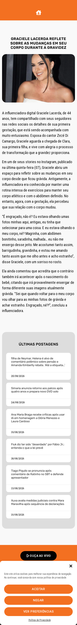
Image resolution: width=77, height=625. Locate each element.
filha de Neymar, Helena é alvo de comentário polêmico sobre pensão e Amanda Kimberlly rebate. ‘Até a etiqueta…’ (38, 362)
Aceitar (38, 589)
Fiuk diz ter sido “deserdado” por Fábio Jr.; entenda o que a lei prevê (37, 446)
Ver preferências (38, 611)
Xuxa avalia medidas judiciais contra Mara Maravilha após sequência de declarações (37, 502)
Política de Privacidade (40, 620)
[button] (71, 566)
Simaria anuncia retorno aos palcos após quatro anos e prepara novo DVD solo (37, 390)
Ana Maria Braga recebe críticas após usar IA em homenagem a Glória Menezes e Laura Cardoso (38, 418)
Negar (38, 600)
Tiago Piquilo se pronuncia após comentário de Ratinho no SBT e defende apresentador (37, 474)
